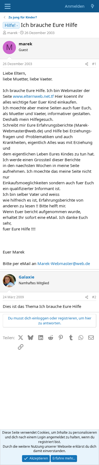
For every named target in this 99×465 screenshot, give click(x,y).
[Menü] (7, 6)
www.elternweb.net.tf (33, 96)
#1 (94, 64)
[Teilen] (86, 64)
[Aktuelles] (92, 6)
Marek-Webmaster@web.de (63, 263)
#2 (94, 297)
